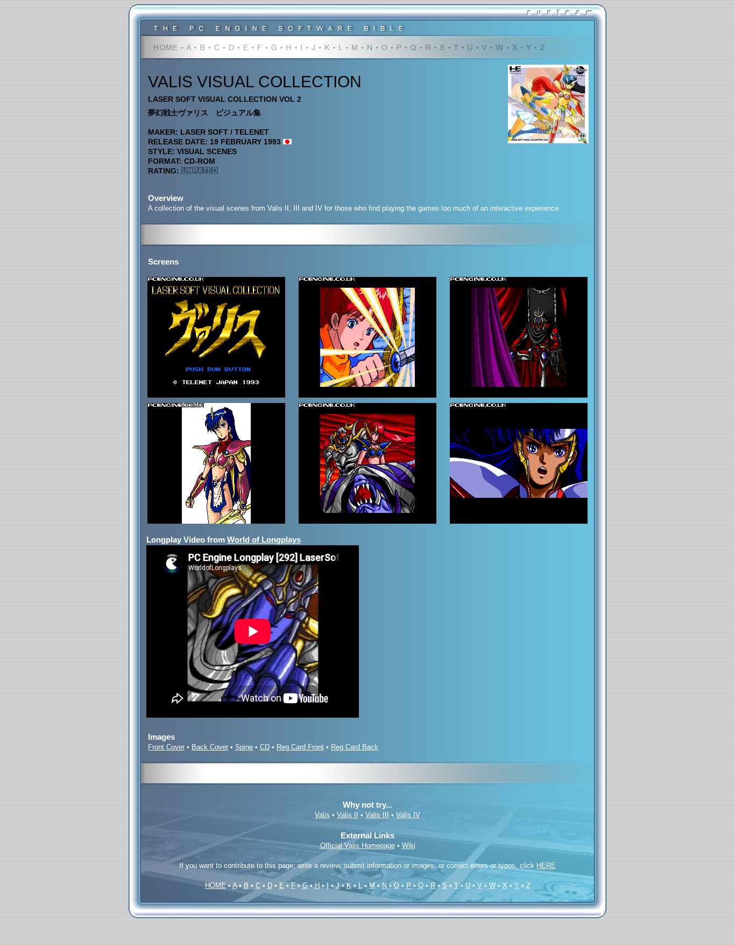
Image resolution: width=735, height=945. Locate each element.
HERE (546, 865)
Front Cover (166, 747)
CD (265, 747)
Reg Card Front (300, 747)
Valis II (347, 815)
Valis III (377, 815)
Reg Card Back (354, 747)
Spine (244, 747)
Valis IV (408, 815)
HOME (215, 885)
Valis (322, 815)
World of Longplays (264, 539)
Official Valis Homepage (357, 846)
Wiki (408, 846)
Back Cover (210, 747)
